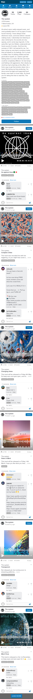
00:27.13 (8, 685)
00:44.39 (8, 598)
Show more (13, 180)
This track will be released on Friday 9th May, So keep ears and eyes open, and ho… (16, 375)
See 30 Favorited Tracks (9, 117)
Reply (18, 188)
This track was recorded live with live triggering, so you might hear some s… (16, 256)
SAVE (12, 166)
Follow (16, 121)
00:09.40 (8, 479)
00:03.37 (8, 188)
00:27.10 (8, 402)
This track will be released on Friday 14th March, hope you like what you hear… (15, 462)
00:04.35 (8, 315)
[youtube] (16, 172)
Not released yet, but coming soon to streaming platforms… (13, 571)
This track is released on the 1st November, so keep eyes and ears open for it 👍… (16, 658)
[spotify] (14, 172)
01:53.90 (8, 513)
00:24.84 (8, 198)
